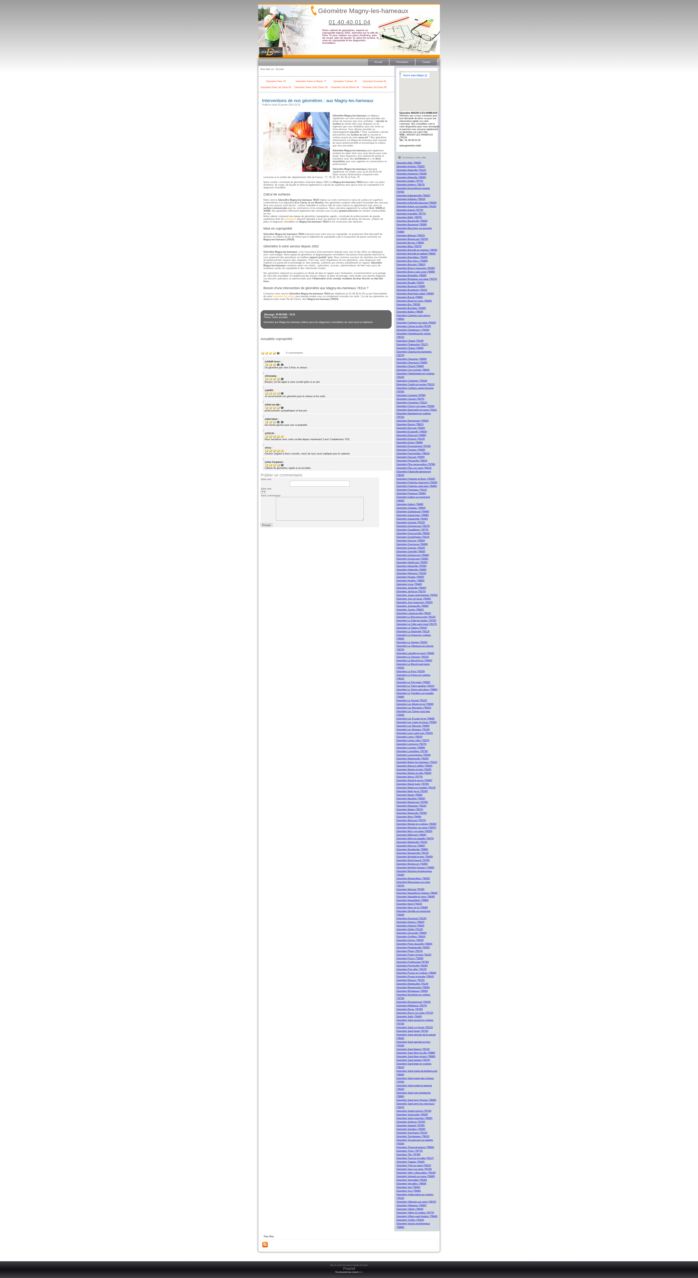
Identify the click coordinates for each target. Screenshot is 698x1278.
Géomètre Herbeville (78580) (411, 569)
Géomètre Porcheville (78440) (412, 965)
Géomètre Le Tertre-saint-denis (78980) (417, 689)
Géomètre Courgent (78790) (411, 395)
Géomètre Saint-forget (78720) (412, 1031)
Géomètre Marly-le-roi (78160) (412, 791)
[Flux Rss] (265, 1246)
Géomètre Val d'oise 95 (374, 87)
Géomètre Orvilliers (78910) (410, 936)
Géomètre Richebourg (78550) (412, 991)
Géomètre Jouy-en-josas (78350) (413, 598)
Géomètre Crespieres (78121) (411, 402)
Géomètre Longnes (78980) (410, 747)
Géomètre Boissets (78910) (410, 264)
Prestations (402, 62)
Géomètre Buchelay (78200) (411, 308)
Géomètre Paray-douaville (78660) (414, 944)
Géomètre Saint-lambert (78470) (413, 1060)
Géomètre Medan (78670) (409, 809)
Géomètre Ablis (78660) (408, 162)
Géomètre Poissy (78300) (409, 958)
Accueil (378, 62)
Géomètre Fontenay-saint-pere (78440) (416, 486)
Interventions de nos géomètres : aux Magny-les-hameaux (317, 100)
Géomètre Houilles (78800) (410, 580)
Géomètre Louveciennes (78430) (413, 755)
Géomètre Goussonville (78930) (413, 533)
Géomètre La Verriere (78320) (411, 642)
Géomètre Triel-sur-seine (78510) (413, 1165)
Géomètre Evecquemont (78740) (413, 446)
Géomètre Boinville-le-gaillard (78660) (416, 253)
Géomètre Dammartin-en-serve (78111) (416, 410)
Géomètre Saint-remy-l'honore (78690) (416, 1100)
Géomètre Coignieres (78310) (411, 380)
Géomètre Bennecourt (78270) (412, 239)
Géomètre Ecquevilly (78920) (411, 431)
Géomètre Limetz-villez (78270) (412, 740)
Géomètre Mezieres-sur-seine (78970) (416, 827)
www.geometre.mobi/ (410, 145)
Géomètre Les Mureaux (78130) (413, 729)
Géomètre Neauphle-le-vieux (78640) (415, 896)
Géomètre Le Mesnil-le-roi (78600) (414, 660)
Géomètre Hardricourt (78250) (412, 562)
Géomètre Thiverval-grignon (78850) (415, 1147)
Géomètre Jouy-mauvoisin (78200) (414, 602)
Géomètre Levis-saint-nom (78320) (414, 733)
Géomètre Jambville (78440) (411, 588)
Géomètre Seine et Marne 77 (311, 81)
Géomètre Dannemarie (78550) (412, 420)
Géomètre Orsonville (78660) (411, 933)
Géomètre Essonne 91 (374, 81)
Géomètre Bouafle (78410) (410, 282)
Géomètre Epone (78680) (409, 442)
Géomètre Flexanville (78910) (411, 460)
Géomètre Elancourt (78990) (411, 435)
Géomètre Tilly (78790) (408, 1154)
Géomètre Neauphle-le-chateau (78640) (417, 893)
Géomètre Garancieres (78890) (412, 515)
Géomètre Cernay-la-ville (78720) (413, 326)
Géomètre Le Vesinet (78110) (411, 700)
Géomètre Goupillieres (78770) (412, 529)
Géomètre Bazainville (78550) (412, 221)
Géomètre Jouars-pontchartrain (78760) (417, 595)
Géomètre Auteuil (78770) (409, 210)
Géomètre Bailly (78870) (409, 217)
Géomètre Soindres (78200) (410, 1129)
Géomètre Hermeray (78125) (411, 573)
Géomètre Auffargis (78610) (410, 199)
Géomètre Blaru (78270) (409, 246)
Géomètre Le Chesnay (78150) (412, 657)
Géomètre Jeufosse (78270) (411, 591)
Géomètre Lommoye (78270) (411, 744)
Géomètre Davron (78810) (410, 424)
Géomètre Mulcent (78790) (410, 889)
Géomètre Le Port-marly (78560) (413, 682)
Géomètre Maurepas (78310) (411, 805)
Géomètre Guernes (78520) (410, 548)
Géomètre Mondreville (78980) (412, 849)
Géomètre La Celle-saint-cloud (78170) (416, 624)
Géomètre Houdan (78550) (410, 577)
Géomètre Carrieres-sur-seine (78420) (416, 322)
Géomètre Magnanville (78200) (412, 758)
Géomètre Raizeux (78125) (410, 980)
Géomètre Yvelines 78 (345, 81)
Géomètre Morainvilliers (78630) (413, 878)
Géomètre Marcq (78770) (409, 776)
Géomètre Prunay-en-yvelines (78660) (416, 973)
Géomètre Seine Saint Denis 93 (311, 87)
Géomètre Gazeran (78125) (410, 522)
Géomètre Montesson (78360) (412, 864)
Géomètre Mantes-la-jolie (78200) (413, 769)
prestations (290, 219)
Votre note (266, 488)
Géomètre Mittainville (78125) (411, 842)
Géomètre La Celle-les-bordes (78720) (416, 620)
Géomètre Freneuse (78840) (411, 493)
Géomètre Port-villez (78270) (411, 969)
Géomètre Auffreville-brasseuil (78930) (416, 202)
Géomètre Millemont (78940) (411, 835)
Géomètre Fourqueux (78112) (411, 489)
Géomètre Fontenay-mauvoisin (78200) (416, 482)
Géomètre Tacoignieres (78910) (412, 1136)
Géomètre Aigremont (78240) (411, 173)
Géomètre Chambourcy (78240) (412, 330)
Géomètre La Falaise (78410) (411, 627)
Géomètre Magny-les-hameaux (363, 11)
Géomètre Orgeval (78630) (410, 925)
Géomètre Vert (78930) (408, 1187)
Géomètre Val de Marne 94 (345, 87)
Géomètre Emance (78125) (410, 439)
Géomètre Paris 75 (276, 81)
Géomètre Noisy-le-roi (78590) (412, 907)
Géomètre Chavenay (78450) (411, 359)
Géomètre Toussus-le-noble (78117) (415, 1158)
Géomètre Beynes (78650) (410, 242)
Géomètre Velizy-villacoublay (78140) (416, 1172)
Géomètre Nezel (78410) (409, 904)
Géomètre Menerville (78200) (411, 813)
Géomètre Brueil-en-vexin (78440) (414, 301)
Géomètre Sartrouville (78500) (412, 1114)
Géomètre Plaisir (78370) (409, 951)
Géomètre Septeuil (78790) (410, 1125)
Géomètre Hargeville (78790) (411, 566)
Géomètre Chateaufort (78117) (412, 344)
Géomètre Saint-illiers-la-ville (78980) (415, 1052)
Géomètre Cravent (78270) (410, 399)
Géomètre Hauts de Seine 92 (275, 87)
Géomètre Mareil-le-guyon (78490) (414, 780)
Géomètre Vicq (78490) (408, 1191)
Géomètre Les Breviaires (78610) (413, 707)
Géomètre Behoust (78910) (410, 235)
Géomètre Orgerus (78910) (410, 922)
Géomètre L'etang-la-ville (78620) (413, 613)
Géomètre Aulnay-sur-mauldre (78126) (416, 206)
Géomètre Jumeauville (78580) (412, 606)
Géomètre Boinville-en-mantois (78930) (416, 250)
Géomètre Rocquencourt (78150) (413, 1002)
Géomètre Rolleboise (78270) (411, 1005)
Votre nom (266, 479)
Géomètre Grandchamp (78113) (412, 537)
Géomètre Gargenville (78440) (412, 518)
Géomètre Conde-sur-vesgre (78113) (415, 384)
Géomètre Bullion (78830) (409, 311)
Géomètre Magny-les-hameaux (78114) (416, 762)
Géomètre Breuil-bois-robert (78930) (415, 293)
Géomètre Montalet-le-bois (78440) (414, 856)
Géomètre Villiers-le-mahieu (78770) (415, 1212)
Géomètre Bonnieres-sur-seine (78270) (416, 279)
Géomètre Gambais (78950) (411, 508)
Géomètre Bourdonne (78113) (411, 290)
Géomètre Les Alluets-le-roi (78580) (415, 704)
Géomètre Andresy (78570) (410, 184)
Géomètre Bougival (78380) (410, 286)
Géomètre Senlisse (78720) (410, 1122)
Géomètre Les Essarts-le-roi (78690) (415, 718)
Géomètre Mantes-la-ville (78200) (413, 773)
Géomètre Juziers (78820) (410, 609)
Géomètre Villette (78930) (409, 1209)
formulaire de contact (284, 296)
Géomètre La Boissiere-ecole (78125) (416, 617)
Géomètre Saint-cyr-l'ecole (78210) (414, 1027)
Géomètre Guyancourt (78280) (412, 558)
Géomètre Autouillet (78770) (411, 213)
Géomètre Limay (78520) (409, 736)
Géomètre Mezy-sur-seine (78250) (414, 831)
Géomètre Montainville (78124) (412, 853)
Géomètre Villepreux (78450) (411, 1205)
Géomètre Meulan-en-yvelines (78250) (416, 824)
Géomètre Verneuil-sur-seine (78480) (415, 1176)
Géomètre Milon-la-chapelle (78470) (415, 838)
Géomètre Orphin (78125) (409, 929)
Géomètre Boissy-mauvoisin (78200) (415, 268)
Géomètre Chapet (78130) (410, 340)
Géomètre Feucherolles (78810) (413, 453)
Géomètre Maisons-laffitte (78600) (414, 766)
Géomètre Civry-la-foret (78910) (413, 370)
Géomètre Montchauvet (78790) (413, 860)
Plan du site (335, 1265)
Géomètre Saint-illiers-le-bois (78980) (415, 1056)
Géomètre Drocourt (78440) (410, 428)
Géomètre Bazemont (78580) (411, 224)
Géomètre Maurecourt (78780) (412, 802)
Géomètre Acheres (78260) (410, 166)
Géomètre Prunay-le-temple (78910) (415, 976)
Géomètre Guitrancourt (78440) (412, 555)
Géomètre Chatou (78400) (410, 348)
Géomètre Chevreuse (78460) (411, 362)
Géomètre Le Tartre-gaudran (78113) (415, 686)
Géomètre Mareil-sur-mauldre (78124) (416, 787)
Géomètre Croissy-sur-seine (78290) (415, 406)
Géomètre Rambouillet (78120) (412, 983)
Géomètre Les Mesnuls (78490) (413, 726)
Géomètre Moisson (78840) (410, 845)
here (361, 1272)
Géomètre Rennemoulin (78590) (413, 987)
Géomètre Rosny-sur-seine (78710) (414, 1013)
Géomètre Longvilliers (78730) (412, 751)
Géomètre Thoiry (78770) (409, 1151)
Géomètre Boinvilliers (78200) (412, 257)
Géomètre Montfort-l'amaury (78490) (415, 867)
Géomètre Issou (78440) (409, 584)
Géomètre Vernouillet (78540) (411, 1180)
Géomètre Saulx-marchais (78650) (414, 1118)
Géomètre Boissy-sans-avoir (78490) (415, 271)
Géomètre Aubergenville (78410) (413, 195)
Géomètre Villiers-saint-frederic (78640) (417, 1216)
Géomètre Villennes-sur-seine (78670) (416, 1201)
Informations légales (351, 1265)
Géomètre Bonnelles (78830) (411, 275)
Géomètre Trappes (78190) (410, 1161)
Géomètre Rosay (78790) (409, 1009)
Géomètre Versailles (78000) (411, 1183)
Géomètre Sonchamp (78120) (411, 1132)
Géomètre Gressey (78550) (410, 540)
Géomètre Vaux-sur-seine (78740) (414, 1169)
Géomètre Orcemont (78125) (411, 918)
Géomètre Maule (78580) (409, 795)
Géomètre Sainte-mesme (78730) (413, 1111)
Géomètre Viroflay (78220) (410, 1220)
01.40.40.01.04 (349, 22)
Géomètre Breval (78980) (409, 297)
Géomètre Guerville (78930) (410, 551)
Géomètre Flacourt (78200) (410, 457)
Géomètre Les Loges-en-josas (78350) (416, 722)
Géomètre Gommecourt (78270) (413, 526)
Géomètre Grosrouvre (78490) (412, 544)
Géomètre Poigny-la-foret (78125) (413, 954)
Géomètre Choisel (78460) (410, 366)
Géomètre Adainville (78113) (411, 170)
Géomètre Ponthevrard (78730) (412, 962)
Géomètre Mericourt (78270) (411, 820)
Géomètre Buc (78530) (408, 304)
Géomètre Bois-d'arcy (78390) (412, 261)
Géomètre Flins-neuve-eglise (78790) (415, 464)
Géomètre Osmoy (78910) (410, 940)
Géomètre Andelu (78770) (409, 181)
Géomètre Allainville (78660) (411, 177)
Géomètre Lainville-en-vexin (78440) (415, 653)
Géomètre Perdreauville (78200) (413, 947)
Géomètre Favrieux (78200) (410, 449)
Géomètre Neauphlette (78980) (412, 900)
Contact (426, 62)
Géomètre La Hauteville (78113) (413, 631)
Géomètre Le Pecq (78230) (410, 671)
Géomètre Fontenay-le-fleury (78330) (415, 479)
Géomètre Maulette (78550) (410, 798)
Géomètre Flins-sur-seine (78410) (414, 468)
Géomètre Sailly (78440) (409, 1016)
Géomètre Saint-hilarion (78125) (413, 1049)
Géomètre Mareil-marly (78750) (412, 784)
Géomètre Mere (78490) (408, 816)
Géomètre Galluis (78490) (409, 504)
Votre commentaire (270, 495)
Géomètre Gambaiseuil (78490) (412, 511)
